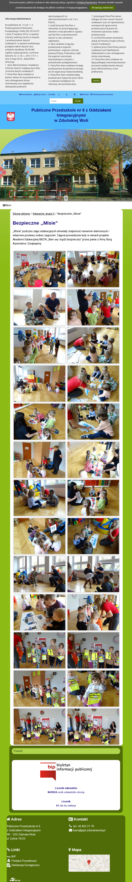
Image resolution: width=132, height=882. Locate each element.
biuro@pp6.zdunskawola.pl (89, 830)
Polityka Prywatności (24, 860)
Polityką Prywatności (87, 2)
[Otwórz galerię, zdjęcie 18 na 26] (93, 574)
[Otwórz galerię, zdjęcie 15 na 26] (39, 536)
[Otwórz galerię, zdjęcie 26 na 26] (93, 727)
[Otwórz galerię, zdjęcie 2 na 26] (93, 269)
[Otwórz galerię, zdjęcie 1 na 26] (39, 269)
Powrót (18, 751)
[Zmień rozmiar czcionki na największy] (74, 94)
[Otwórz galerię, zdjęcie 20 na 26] (93, 612)
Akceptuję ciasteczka (102, 7)
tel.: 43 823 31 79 (83, 826)
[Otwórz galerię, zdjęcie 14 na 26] (93, 498)
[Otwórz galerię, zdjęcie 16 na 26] (93, 536)
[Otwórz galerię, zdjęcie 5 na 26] (39, 345)
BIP (13, 856)
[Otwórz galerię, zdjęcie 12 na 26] (93, 460)
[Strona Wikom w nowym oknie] (14, 879)
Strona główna (26, 94)
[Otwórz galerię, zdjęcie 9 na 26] (39, 422)
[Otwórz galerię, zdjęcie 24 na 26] (93, 689)
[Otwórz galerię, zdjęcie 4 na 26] (93, 307)
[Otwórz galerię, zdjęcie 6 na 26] (93, 345)
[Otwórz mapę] (89, 863)
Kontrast (85, 94)
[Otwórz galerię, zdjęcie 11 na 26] (39, 460)
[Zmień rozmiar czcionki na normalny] (59, 94)
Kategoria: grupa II (43, 213)
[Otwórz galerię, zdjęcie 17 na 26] (39, 574)
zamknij (96, 81)
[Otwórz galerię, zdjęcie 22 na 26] (93, 650)
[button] (4, 165)
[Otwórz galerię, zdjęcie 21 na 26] (39, 650)
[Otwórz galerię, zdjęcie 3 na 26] (39, 307)
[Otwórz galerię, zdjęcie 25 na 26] (39, 727)
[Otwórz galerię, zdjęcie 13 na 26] (39, 498)
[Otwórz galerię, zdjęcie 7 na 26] (39, 384)
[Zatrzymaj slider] (66, 198)
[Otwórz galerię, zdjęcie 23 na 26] (39, 689)
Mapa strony (41, 94)
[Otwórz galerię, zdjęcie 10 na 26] (93, 422)
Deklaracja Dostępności (25, 865)
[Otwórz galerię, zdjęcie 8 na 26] (93, 384)
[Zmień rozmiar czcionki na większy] (66, 94)
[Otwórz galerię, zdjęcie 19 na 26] (39, 612)
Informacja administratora (102, 94)
